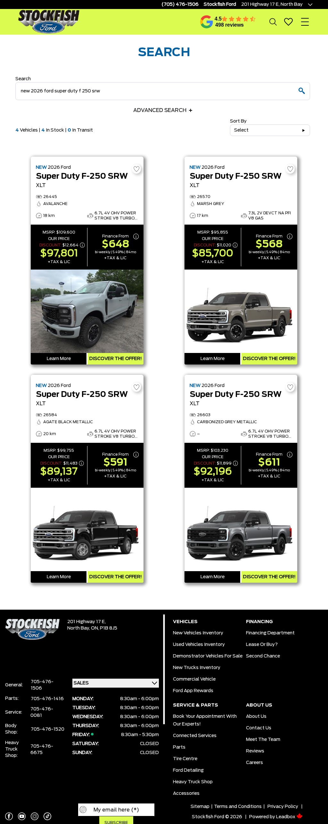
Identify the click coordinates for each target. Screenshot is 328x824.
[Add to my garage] (136, 169)
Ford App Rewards (193, 691)
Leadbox (286, 817)
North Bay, (79, 628)
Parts (179, 747)
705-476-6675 (41, 749)
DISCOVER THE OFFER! (115, 358)
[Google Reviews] (207, 22)
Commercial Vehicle (194, 679)
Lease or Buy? (262, 644)
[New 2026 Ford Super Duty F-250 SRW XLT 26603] (240, 529)
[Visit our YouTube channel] (22, 816)
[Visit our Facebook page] (9, 816)
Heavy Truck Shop (193, 782)
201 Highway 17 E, (86, 622)
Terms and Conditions (238, 806)
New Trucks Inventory (196, 667)
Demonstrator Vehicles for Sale (207, 656)
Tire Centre (185, 759)
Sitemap (200, 806)
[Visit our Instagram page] (34, 816)
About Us (256, 716)
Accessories (186, 793)
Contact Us (258, 728)
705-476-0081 (41, 712)
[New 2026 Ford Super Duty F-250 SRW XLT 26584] (87, 529)
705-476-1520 (47, 729)
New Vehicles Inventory (198, 633)
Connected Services (195, 736)
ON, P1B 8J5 (104, 628)
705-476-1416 (47, 699)
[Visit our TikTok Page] (47, 816)
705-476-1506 (42, 685)
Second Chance (263, 656)
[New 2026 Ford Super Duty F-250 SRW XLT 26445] (87, 311)
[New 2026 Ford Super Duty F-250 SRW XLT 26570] (240, 311)
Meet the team (263, 739)
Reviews (255, 751)
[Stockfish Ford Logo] (48, 21)
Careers (254, 762)
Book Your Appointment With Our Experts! (205, 720)
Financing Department (270, 633)
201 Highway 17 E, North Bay (272, 4)
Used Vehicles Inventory (199, 644)
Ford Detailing (188, 770)
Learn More (59, 358)
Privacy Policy (282, 806)
